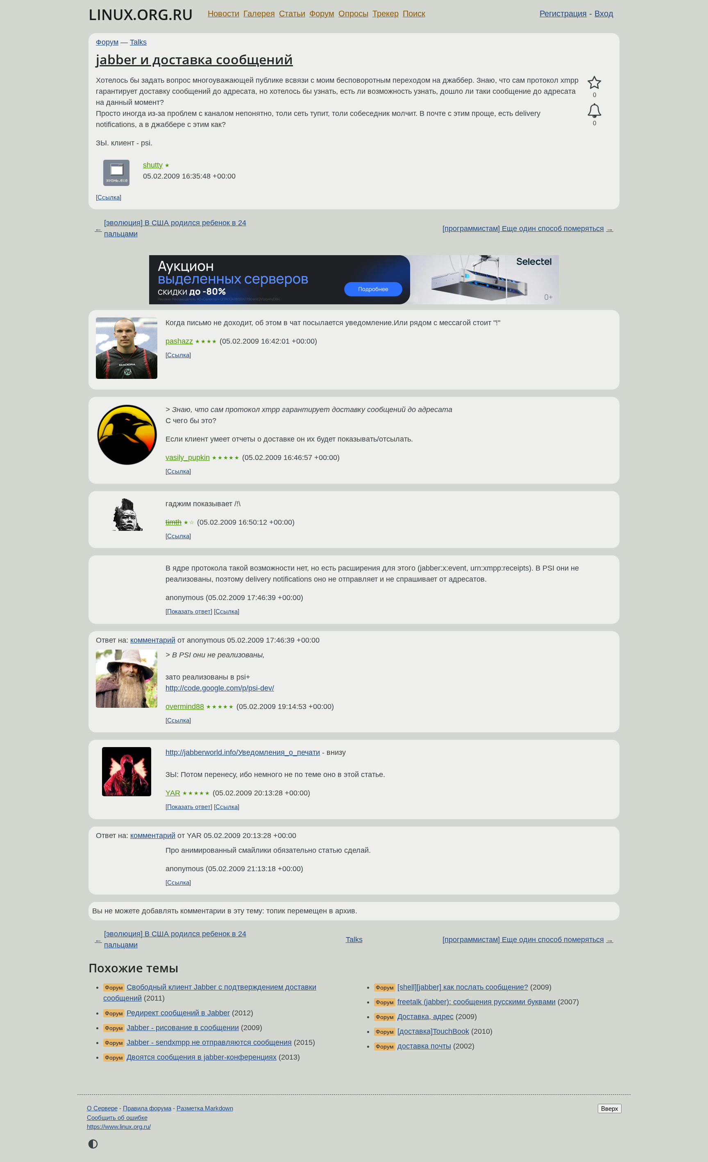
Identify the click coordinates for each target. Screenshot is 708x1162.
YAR (173, 793)
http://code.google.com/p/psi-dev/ (220, 688)
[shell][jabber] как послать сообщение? (462, 987)
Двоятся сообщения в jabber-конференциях (202, 1057)
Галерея (259, 13)
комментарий (152, 640)
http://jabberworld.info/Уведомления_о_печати (243, 752)
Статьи (292, 13)
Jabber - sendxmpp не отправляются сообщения (209, 1042)
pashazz (179, 341)
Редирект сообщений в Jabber (178, 1013)
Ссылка (109, 197)
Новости (223, 13)
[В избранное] (594, 83)
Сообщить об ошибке (117, 1117)
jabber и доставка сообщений (194, 59)
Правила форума (147, 1108)
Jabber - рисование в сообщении (183, 1028)
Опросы (353, 13)
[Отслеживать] (594, 110)
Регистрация (563, 13)
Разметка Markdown (205, 1108)
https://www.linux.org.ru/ (119, 1126)
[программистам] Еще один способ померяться (523, 228)
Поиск (414, 13)
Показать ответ (189, 611)
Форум (321, 13)
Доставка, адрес (425, 1017)
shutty (153, 165)
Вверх (609, 1108)
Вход (604, 13)
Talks (138, 42)
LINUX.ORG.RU (140, 15)
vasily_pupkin (188, 457)
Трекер (385, 13)
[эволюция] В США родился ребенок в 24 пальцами (175, 228)
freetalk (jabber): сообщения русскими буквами (476, 1002)
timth (174, 522)
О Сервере (102, 1108)
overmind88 (185, 706)
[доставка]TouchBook (433, 1031)
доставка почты (424, 1046)
